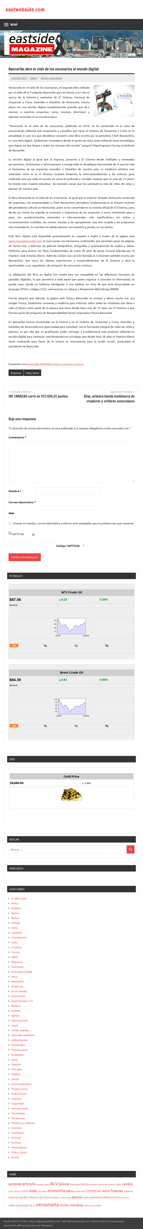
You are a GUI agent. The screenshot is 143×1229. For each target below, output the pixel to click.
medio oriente (20, 1030)
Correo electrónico (22, 502)
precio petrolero (21, 1083)
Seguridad (17, 1103)
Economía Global (21, 971)
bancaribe (33, 363)
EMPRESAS (46, 363)
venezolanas (19, 1147)
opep (14, 1059)
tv (34, 1205)
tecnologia (22, 1205)
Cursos (15, 952)
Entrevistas (18, 996)
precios (125, 1197)
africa (14, 903)
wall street (89, 1205)
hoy (20, 1197)
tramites (16, 1127)
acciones (15, 1184)
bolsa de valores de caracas (102, 1184)
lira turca (45, 1197)
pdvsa (87, 1197)
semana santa (19, 1108)
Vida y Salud (32, 372)
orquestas (67, 363)
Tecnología (18, 1113)
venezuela (47, 1204)
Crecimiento (19, 937)
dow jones (42, 1191)
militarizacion (19, 1040)
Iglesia (15, 1015)
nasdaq (63, 1197)
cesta (14, 927)
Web (11, 513)
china (11, 1191)
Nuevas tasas (19, 1049)
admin (33, 78)
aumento (40, 1184)
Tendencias (18, 1118)
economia (56, 1190)
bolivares (75, 1184)
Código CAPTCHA (68, 546)
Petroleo (16, 1069)
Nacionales (18, 1044)
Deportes (17, 961)
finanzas (117, 1191)
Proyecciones (19, 1088)
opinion (77, 1197)
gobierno (128, 1191)
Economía (17, 966)
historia (16, 1005)
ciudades (16, 932)
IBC (26, 1197)
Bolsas (15, 917)
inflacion (33, 1197)
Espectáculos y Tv (22, 1000)
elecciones (17, 981)
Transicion (17, 1132)
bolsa (85, 1184)
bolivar (64, 1184)
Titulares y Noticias (23, 1123)
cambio (15, 922)
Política (15, 1074)
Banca (15, 913)
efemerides (79, 1191)
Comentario (17, 437)
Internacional (19, 1020)
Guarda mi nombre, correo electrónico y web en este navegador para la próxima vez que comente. (73, 523)
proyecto (79, 363)
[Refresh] (33, 534)
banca (47, 1184)
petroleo (96, 1197)
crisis (14, 942)
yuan (98, 1205)
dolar (33, 1190)
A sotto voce (19, 898)
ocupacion (17, 1054)
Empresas (16, 372)
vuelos (15, 1157)
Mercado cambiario (23, 1035)
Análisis (16, 908)
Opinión (16, 1064)
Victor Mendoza (72, 1205)
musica (57, 363)
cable (118, 1184)
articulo (29, 1183)
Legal (14, 1025)
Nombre (15, 491)
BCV (54, 1183)
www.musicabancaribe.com (25, 241)
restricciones (19, 1093)
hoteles (16, 1010)
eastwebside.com (25, 9)
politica (107, 1197)
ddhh (14, 957)
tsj (30, 1205)
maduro (55, 1197)
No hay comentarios (51, 78)
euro (106, 1190)
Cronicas (16, 947)
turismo (16, 1137)
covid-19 (17, 1191)
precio (15, 1079)
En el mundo (19, 991)
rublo (12, 1205)
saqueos (16, 1098)
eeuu (14, 976)
